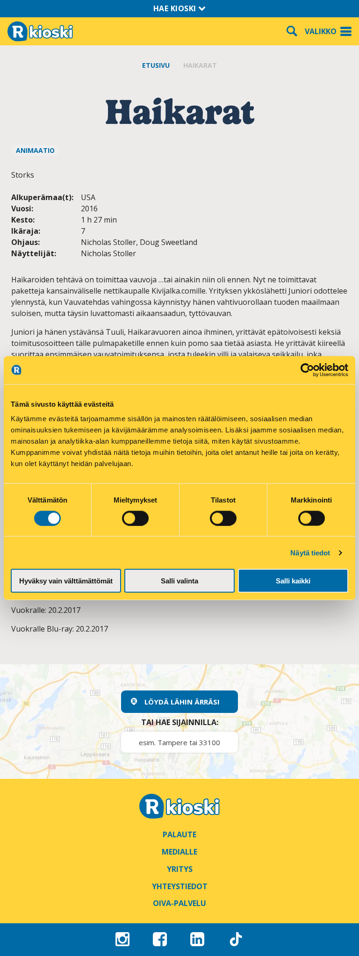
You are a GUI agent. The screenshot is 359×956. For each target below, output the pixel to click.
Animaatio (35, 150)
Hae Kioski (176, 8)
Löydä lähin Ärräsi (182, 701)
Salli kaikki (293, 581)
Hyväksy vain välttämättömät (66, 581)
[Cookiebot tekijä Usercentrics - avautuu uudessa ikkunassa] (307, 370)
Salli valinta (179, 581)
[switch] (135, 517)
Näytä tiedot (310, 552)
